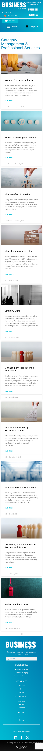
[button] (8, 27)
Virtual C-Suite (12, 310)
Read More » (9, 101)
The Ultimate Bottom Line (18, 251)
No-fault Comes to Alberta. (19, 80)
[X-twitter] (27, 737)
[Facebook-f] (21, 737)
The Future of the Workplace (20, 487)
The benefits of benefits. (18, 194)
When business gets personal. (21, 137)
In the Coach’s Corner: (17, 604)
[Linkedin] (15, 737)
